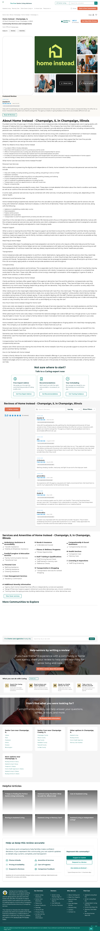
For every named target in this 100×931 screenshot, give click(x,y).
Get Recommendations (50, 394)
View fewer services (13, 596)
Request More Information (51, 718)
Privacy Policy (39, 912)
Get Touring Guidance (76, 394)
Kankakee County (42, 742)
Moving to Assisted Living (14, 818)
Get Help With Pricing (89, 21)
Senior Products (40, 905)
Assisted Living (74, 735)
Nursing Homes (74, 737)
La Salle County (42, 747)
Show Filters (87, 409)
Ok (91, 928)
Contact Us (71, 912)
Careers (70, 909)
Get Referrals (56, 903)
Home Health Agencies (76, 740)
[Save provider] (96, 14)
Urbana (7, 735)
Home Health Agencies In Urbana (14, 769)
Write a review (13, 409)
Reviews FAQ (72, 907)
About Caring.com (74, 895)
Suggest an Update (79, 857)
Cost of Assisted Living (78, 794)
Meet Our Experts (74, 897)
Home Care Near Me (91, 907)
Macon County (42, 737)
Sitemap (38, 907)
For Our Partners (57, 905)
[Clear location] (87, 639)
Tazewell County (42, 745)
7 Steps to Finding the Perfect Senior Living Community (16, 795)
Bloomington (8, 747)
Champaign (17, 15)
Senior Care (5, 15)
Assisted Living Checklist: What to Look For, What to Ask (49, 795)
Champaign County (43, 735)
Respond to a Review (79, 862)
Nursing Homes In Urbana (12, 773)
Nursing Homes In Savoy (12, 761)
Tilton (6, 737)
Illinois (11, 15)
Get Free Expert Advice (24, 394)
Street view (67, 83)
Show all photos (88, 83)
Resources (38, 903)
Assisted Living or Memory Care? (50, 818)
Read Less (33, 678)
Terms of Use (17, 917)
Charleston (8, 740)
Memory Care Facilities (76, 742)
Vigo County (41, 740)
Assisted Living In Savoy (11, 764)
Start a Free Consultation (87, 8)
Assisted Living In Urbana (12, 771)
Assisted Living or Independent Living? (82, 819)
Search (92, 638)
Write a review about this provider (51, 669)
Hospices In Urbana (10, 766)
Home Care (14, 27)
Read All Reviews (9, 115)
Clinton (7, 742)
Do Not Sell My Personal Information (40, 916)
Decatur (7, 745)
